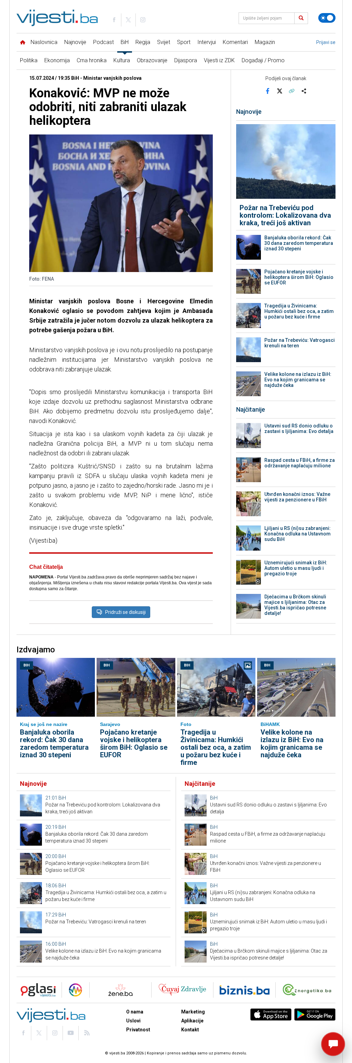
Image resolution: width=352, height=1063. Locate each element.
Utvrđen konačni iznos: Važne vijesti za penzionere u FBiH (297, 496)
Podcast (103, 42)
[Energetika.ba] (309, 990)
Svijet (163, 42)
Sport (183, 42)
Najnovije (75, 42)
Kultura (121, 60)
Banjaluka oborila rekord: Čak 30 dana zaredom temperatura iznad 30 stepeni (298, 243)
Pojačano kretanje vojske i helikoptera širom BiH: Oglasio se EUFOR (298, 277)
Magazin (265, 42)
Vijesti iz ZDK (219, 60)
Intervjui (206, 42)
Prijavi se (326, 42)
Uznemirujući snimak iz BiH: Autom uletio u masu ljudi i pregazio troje (295, 568)
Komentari (235, 42)
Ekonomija (57, 60)
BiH (125, 42)
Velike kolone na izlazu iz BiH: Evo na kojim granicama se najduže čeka (297, 379)
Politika (28, 60)
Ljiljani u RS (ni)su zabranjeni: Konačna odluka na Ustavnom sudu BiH (297, 533)
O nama (134, 1012)
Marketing (193, 1012)
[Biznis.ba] (245, 990)
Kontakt (190, 1029)
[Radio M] (36, 990)
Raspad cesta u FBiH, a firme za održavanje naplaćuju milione (299, 462)
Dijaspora (185, 60)
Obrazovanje (152, 60)
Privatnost (138, 1029)
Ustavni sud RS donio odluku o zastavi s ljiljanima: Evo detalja (298, 428)
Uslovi (133, 1020)
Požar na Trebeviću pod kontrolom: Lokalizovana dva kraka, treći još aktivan (285, 215)
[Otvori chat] (333, 1044)
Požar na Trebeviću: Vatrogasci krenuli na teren (299, 342)
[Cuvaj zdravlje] (182, 990)
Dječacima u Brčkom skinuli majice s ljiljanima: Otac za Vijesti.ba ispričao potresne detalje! (295, 605)
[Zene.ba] (120, 990)
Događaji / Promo (263, 60)
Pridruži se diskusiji (125, 612)
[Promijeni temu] (327, 18)
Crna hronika (92, 60)
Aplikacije (192, 1020)
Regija (142, 42)
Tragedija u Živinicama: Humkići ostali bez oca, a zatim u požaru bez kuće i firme (299, 311)
